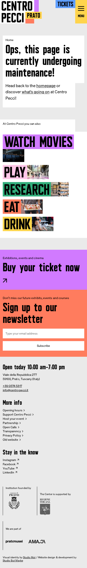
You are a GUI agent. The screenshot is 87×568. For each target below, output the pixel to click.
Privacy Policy (12, 435)
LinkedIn (8, 472)
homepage (46, 85)
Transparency (12, 431)
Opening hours (12, 410)
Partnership (10, 423)
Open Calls (10, 427)
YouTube (9, 468)
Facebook (9, 464)
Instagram (9, 460)
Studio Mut (29, 557)
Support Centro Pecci (17, 414)
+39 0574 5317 (12, 386)
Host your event (13, 419)
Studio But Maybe (13, 560)
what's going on (36, 92)
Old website (10, 440)
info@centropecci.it (15, 390)
